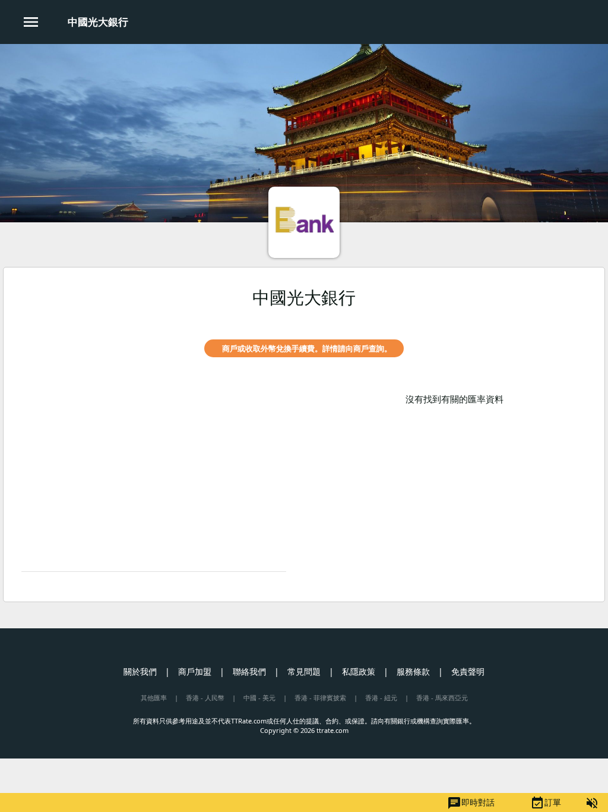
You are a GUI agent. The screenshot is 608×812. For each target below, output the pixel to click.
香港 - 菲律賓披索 (320, 697)
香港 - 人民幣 (205, 697)
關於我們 (140, 671)
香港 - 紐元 (381, 697)
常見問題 (304, 671)
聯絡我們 (249, 671)
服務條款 (413, 671)
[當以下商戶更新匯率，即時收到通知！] (578, 319)
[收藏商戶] (557, 319)
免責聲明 (467, 671)
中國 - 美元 (259, 697)
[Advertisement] (154, 476)
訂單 (545, 803)
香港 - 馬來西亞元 (442, 697)
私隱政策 (358, 671)
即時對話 (471, 803)
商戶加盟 (194, 671)
